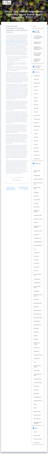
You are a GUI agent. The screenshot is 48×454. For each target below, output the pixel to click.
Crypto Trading (36, 206)
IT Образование (37, 279)
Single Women (36, 351)
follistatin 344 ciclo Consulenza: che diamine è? (37, 60)
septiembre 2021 (37, 83)
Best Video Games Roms (37, 188)
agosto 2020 (36, 129)
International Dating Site (37, 275)
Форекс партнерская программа (38, 423)
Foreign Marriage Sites (38, 241)
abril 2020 (36, 144)
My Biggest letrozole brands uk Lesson (38, 43)
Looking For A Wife (37, 282)
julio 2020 (36, 133)
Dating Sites (36, 222)
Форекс (35, 407)
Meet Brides (36, 306)
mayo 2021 (36, 97)
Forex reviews (36, 263)
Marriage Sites (36, 291)
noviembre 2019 (37, 158)
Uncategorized (17, 180)
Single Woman (36, 347)
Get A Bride (36, 270)
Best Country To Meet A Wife (38, 183)
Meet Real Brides (37, 321)
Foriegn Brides (36, 267)
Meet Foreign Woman (38, 314)
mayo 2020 (36, 140)
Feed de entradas (37, 435)
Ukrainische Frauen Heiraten (37, 366)
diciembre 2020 (37, 115)
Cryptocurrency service (38, 218)
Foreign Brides (36, 234)
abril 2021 (36, 101)
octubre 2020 (36, 122)
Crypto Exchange (37, 199)
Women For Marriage (38, 382)
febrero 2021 (36, 108)
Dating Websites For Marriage (37, 227)
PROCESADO (43, 2)
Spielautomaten (37, 358)
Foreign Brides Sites (37, 238)
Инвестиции (36, 389)
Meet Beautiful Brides (38, 303)
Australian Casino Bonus (37, 171)
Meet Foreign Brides (37, 310)
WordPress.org (36, 442)
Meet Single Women (37, 324)
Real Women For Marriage (37, 343)
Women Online (36, 386)
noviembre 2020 (37, 119)
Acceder (35, 431)
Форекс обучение (37, 415)
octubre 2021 (36, 79)
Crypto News (36, 203)
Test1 (35, 362)
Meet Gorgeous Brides (38, 317)
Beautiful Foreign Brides (38, 179)
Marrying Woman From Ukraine (38, 295)
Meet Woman (36, 328)
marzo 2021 (36, 104)
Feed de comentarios (38, 439)
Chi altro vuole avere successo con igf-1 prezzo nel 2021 (38, 54)
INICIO (38, 2)
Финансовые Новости (38, 400)
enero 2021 (36, 111)
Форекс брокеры (37, 411)
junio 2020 (36, 137)
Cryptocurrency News (38, 215)
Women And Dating (37, 379)
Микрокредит (36, 393)
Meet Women (36, 332)
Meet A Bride (36, 299)
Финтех (35, 404)
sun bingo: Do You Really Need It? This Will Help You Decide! (38, 48)
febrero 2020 (36, 151)
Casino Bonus (36, 196)
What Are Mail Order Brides (37, 375)
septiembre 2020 (37, 126)
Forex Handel (36, 256)
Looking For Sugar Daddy (37, 287)
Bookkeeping (36, 192)
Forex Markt (36, 259)
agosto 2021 (36, 86)
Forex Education (37, 252)
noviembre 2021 (37, 75)
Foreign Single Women (38, 245)
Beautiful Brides (37, 175)
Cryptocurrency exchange (37, 211)
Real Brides (36, 339)
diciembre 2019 (37, 155)
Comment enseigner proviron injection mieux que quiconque (38, 37)
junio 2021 (36, 93)
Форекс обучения (37, 418)
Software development (38, 354)
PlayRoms (36, 335)
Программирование (38, 397)
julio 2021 (36, 90)
